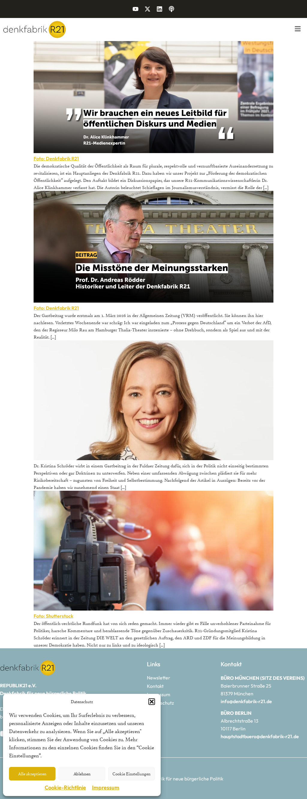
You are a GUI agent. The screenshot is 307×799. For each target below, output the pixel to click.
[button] (152, 702)
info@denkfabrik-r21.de (246, 701)
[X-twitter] (148, 9)
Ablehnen (82, 774)
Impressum (105, 787)
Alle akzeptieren (32, 774)
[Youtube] (136, 9)
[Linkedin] (159, 9)
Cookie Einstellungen (131, 774)
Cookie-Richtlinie (65, 787)
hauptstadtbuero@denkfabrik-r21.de (260, 736)
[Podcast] (171, 9)
